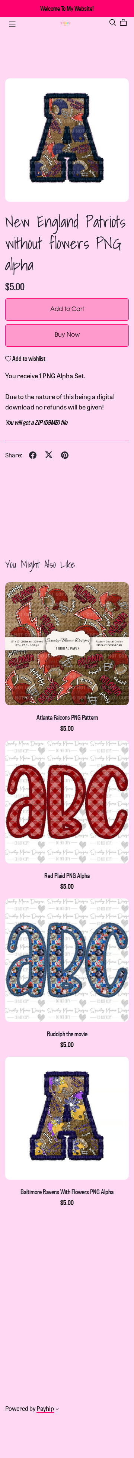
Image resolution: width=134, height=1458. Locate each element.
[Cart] (126, 22)
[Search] (112, 22)
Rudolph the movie (67, 1034)
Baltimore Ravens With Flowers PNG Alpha (67, 1192)
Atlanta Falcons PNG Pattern (67, 717)
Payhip (45, 1408)
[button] (57, 1409)
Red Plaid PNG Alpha (67, 875)
